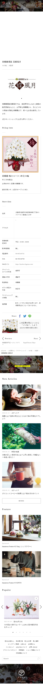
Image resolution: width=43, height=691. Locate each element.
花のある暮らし (9, 641)
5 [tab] (27, 632)
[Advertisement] (21, 34)
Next (41, 607)
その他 (4, 65)
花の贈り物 (19, 641)
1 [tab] (21, 98)
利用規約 (21, 650)
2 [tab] (16, 632)
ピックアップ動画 (13, 644)
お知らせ (23, 644)
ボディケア (15, 413)
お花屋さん (31, 644)
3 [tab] (20, 632)
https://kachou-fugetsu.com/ (24, 264)
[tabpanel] (21, 84)
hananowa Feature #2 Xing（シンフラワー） (17, 546)
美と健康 (35, 641)
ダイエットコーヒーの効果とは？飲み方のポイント (20, 493)
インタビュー (10, 647)
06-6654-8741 (19, 253)
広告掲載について (21, 653)
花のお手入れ (18, 621)
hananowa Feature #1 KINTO (11, 583)
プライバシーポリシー (10, 650)
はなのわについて (21, 647)
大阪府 (11, 65)
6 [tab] (30, 632)
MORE (21, 501)
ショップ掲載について (33, 650)
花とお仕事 (27, 641)
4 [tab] (23, 632)
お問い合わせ (33, 647)
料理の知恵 (15, 452)
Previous (2, 607)
